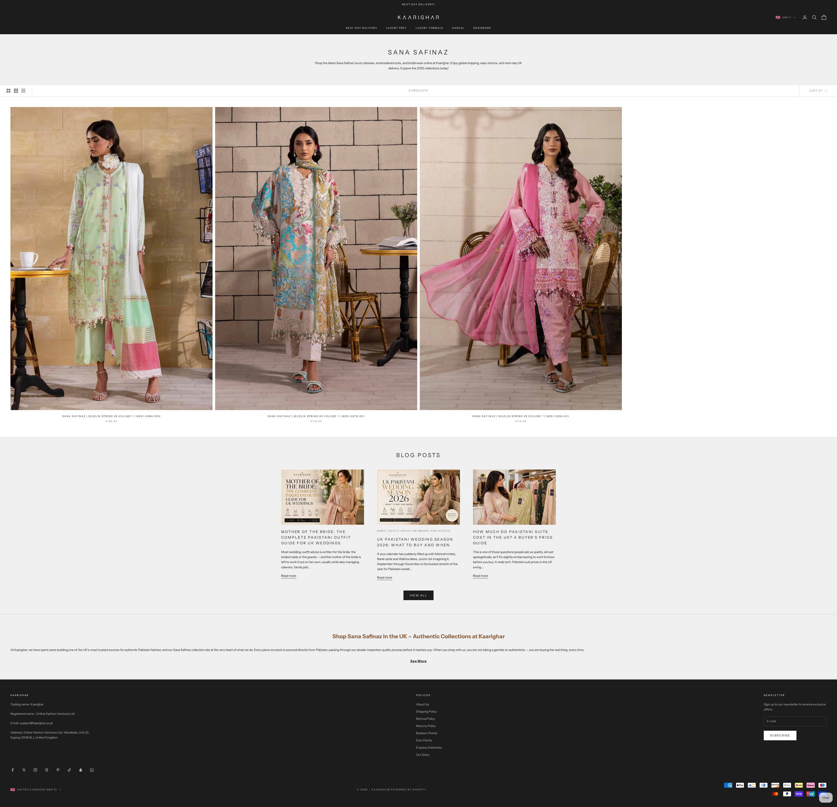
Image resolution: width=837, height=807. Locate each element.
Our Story (422, 755)
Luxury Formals (429, 28)
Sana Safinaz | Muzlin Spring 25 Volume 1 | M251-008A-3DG (111, 416)
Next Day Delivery (362, 28)
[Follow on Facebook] (12, 770)
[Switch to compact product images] (23, 91)
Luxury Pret (396, 28)
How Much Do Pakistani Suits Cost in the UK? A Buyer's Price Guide (513, 537)
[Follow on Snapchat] (80, 770)
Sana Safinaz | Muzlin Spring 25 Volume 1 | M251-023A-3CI (520, 416)
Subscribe (780, 735)
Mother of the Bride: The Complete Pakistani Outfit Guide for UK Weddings (316, 537)
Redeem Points (426, 733)
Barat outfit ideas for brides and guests (413, 530)
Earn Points (424, 740)
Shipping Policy (426, 711)
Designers (482, 28)
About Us (422, 704)
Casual (458, 28)
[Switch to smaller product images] (16, 91)
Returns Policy (426, 726)
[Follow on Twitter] (24, 770)
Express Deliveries (429, 747)
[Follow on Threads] (46, 770)
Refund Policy (425, 719)
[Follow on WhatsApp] (92, 770)
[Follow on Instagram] (35, 770)
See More (418, 661)
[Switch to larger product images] (8, 91)
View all (418, 595)
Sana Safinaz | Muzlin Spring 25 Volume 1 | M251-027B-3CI (316, 416)
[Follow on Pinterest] (58, 770)
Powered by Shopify (408, 789)
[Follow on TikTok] (69, 770)
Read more (288, 576)
